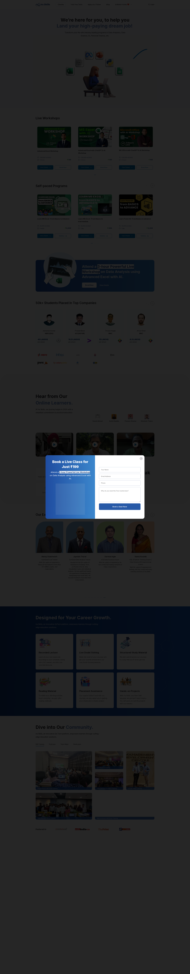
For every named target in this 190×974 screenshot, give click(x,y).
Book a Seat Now (120, 507)
